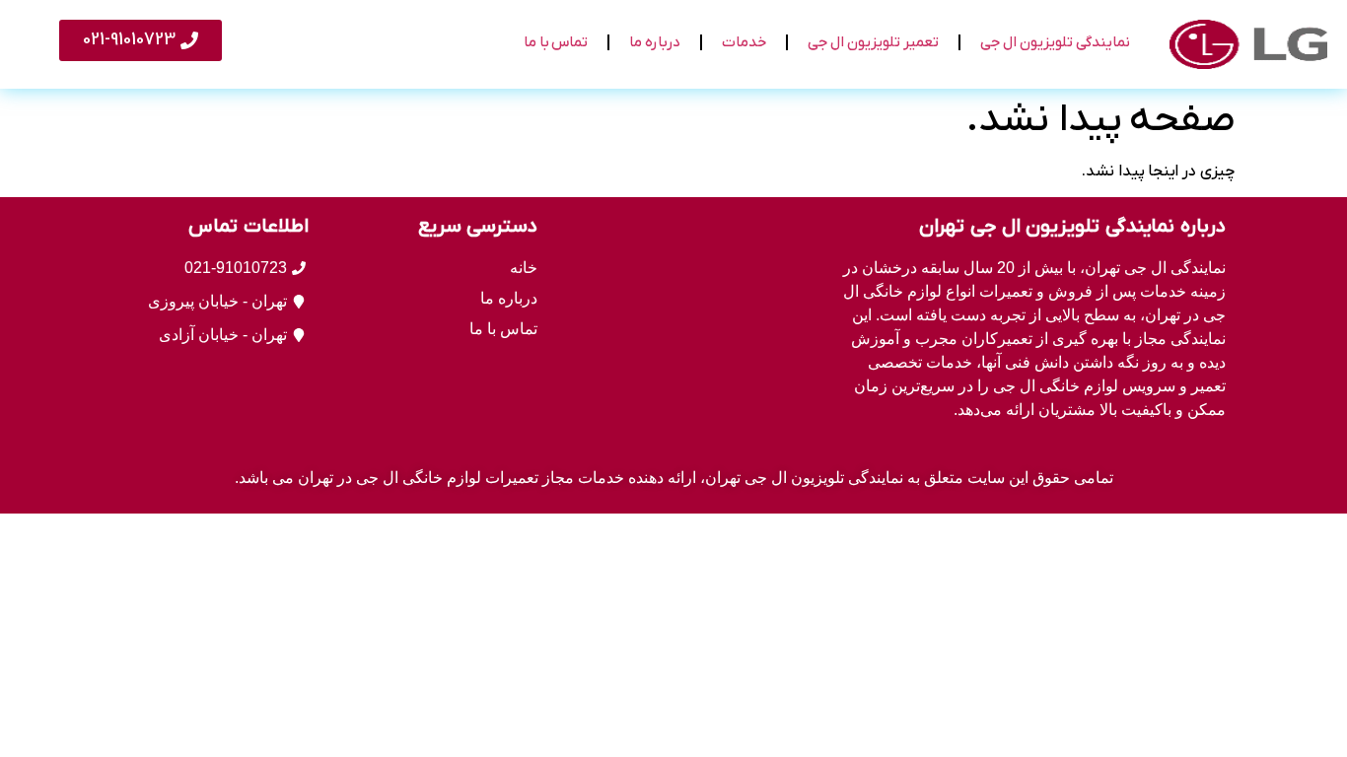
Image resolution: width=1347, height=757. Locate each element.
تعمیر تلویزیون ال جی (873, 42)
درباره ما (654, 42)
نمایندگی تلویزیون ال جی (1055, 42)
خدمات (744, 42)
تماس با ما (556, 42)
